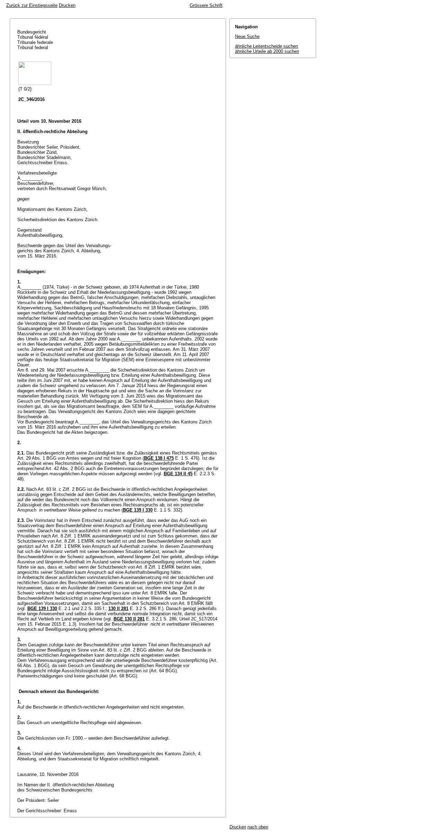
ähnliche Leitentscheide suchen (266, 46)
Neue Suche (247, 36)
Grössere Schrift (206, 5)
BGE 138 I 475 (159, 458)
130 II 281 (118, 608)
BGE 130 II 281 (129, 618)
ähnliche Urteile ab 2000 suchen (267, 51)
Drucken (67, 5)
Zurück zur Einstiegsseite (31, 5)
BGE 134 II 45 (178, 473)
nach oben (257, 827)
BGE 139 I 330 (138, 510)
